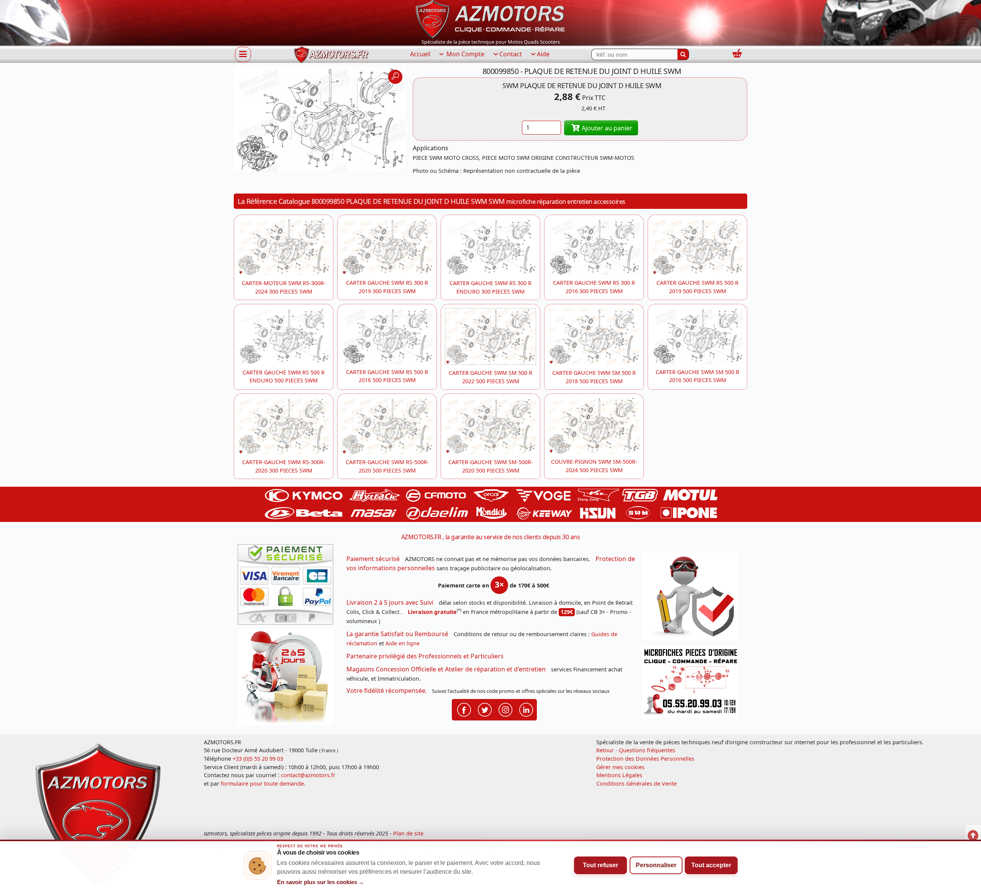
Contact (510, 54)
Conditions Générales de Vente (636, 783)
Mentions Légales (619, 775)
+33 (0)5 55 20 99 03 (258, 758)
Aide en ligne (403, 643)
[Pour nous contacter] (692, 683)
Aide (543, 54)
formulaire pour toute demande (262, 783)
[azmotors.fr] (331, 54)
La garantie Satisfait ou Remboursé (397, 634)
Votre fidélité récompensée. (386, 690)
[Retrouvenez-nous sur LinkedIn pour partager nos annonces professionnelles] (526, 709)
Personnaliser (656, 865)
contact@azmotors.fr (308, 775)
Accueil (420, 54)
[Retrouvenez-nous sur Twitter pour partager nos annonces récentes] (485, 709)
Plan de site (408, 833)
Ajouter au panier (606, 128)
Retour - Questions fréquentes (635, 750)
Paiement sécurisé (373, 559)
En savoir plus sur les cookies (320, 882)
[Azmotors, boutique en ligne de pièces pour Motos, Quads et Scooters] (490, 18)
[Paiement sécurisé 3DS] (288, 586)
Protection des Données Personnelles (645, 758)
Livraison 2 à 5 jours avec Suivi (389, 602)
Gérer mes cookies (620, 767)
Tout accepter (711, 865)
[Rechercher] (683, 54)
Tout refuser (600, 865)
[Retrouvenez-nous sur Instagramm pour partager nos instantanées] (505, 709)
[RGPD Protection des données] (692, 598)
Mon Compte (464, 54)
